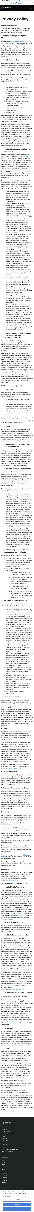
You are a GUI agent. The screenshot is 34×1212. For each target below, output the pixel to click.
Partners (4, 1177)
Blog (3, 1162)
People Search (6, 1131)
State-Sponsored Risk (8, 1147)
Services (4, 1138)
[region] (17, 1201)
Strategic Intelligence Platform (20, 41)
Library (4, 1164)
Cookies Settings (17, 1199)
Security (4, 1167)
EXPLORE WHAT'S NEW (16, 3)
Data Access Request (11, 768)
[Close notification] (32, 2)
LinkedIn (4, 1182)
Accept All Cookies (17, 1209)
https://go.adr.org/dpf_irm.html (12, 1021)
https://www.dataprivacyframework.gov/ (12, 989)
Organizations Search (8, 1134)
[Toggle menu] (31, 8)
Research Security (7, 1151)
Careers (4, 1180)
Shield (3, 1136)
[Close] (31, 1192)
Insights (4, 1129)
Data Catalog (5, 1140)
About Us (4, 1175)
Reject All (17, 1204)
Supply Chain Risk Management (10, 1149)
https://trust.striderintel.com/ (12, 880)
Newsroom (5, 1160)
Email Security (6, 1154)
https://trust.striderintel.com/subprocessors (21, 653)
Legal (3, 1169)
